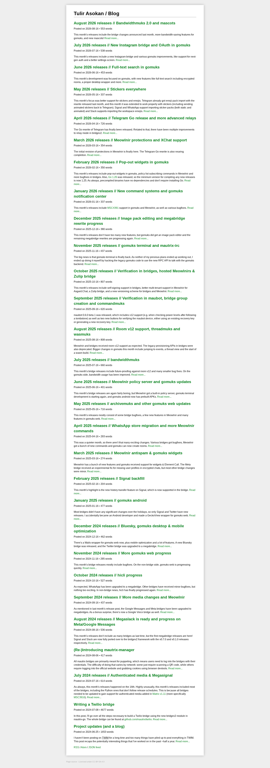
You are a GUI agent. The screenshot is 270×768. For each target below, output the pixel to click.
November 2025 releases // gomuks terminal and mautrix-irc (126, 245)
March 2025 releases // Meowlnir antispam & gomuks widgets (128, 453)
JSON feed (94, 747)
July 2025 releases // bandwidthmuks (106, 360)
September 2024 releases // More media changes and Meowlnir (129, 597)
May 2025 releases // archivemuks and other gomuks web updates (132, 403)
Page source (71, 762)
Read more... (111, 38)
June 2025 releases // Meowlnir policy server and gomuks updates (132, 382)
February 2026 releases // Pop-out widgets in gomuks (121, 162)
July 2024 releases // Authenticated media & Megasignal (123, 675)
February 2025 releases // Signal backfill (109, 478)
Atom (84, 747)
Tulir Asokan (89, 13)
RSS (76, 747)
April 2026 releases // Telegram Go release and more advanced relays (135, 118)
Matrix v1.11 (159, 694)
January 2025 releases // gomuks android (110, 500)
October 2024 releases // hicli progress (108, 575)
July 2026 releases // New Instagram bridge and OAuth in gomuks (132, 45)
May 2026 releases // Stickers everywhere (110, 89)
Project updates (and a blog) (99, 726)
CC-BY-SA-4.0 (98, 762)
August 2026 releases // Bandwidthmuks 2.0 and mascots (124, 23)
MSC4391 (113, 208)
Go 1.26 (112, 177)
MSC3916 (79, 697)
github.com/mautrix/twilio (138, 719)
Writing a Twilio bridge (94, 704)
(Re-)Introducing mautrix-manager (104, 650)
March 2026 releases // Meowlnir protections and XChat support (130, 140)
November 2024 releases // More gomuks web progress (122, 553)
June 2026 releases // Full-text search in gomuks (117, 67)
